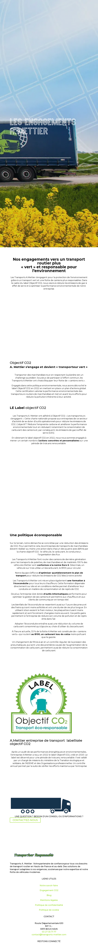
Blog (49, 895)
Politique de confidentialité (49, 905)
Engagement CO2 (49, 890)
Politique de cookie (49, 910)
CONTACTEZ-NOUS (25, 820)
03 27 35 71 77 (49, 932)
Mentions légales (49, 900)
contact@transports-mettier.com (49, 934)
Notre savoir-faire (49, 885)
